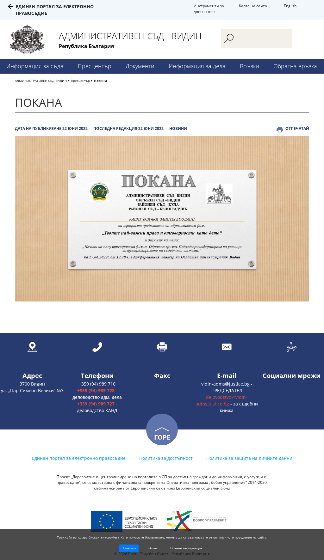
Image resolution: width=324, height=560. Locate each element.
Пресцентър (94, 66)
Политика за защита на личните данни (249, 458)
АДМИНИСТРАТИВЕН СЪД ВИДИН (41, 80)
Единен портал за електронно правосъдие (79, 458)
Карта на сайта (253, 6)
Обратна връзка (295, 66)
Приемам (129, 548)
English (290, 6)
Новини (100, 80)
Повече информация (186, 548)
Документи (140, 66)
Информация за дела (197, 66)
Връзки (249, 66)
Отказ (153, 548)
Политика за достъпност (166, 458)
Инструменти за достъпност (209, 8)
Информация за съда (35, 66)
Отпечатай (297, 128)
